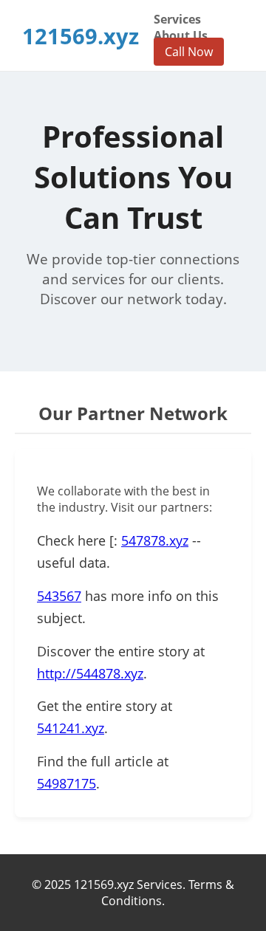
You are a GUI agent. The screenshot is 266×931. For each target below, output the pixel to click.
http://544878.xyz (90, 673)
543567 (59, 596)
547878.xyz (154, 540)
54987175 (66, 783)
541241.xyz (70, 728)
